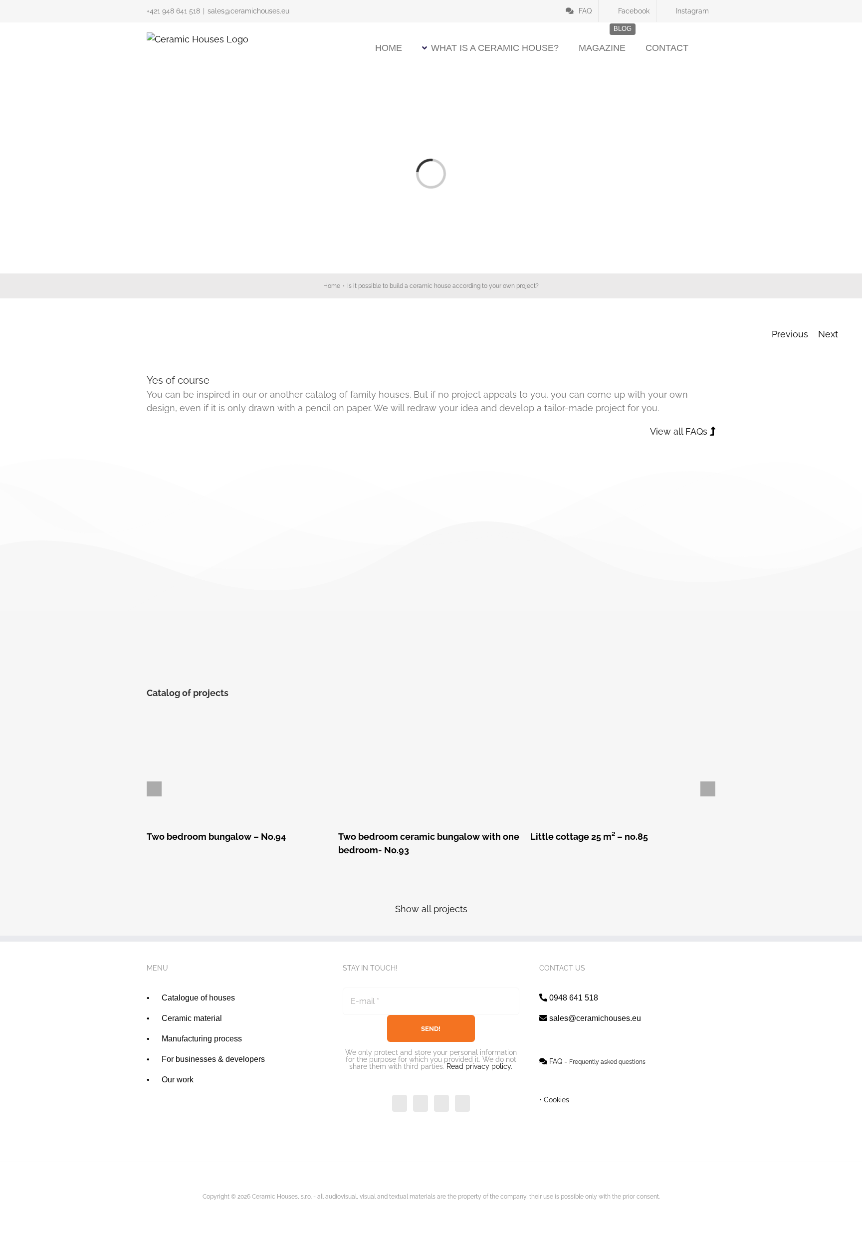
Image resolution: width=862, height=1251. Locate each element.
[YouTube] (420, 1103)
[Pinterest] (647, 659)
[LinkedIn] (569, 659)
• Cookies (554, 1100)
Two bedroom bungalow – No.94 (239, 770)
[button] (711, 47)
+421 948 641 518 (173, 11)
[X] (530, 659)
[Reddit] (550, 659)
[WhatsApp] (589, 659)
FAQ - (596, 1061)
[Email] (705, 659)
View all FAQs (680, 431)
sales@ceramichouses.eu (248, 11)
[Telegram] (608, 659)
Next (828, 334)
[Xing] (686, 659)
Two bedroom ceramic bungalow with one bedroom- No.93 (431, 770)
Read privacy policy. (479, 1066)
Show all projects (431, 909)
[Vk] (666, 659)
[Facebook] (511, 659)
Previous (790, 334)
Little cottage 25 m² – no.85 (622, 770)
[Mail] (462, 1103)
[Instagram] (441, 1103)
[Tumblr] (628, 659)
